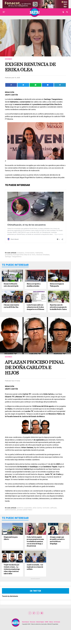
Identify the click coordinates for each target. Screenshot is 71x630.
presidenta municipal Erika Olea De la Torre (20, 254)
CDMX (46, 622)
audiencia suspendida (24, 507)
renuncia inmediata (42, 254)
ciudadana (20, 252)
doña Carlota (37, 507)
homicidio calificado (50, 507)
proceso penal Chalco (24, 509)
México (51, 622)
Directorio (32, 622)
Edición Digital (40, 622)
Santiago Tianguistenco (13, 256)
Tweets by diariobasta (10, 596)
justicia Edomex (10, 509)
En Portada (57, 622)
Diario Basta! (25, 622)
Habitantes (39, 252)
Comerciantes (29, 252)
